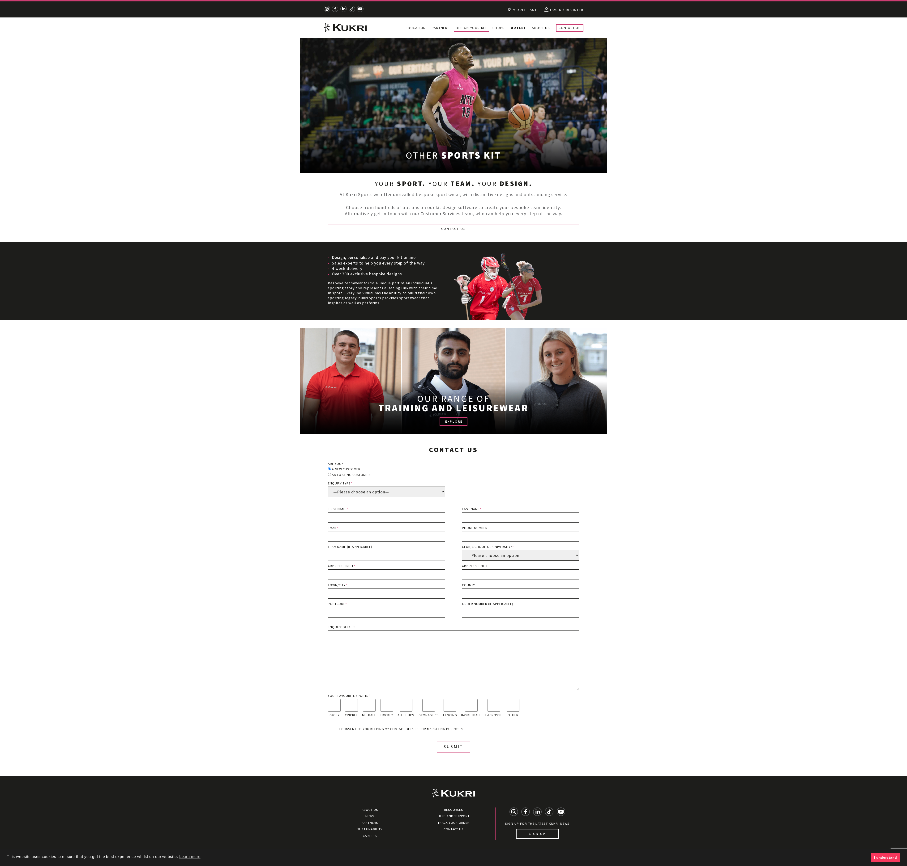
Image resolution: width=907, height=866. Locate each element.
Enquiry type (340, 483)
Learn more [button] (190, 857)
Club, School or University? (488, 547)
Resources (453, 809)
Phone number (475, 528)
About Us (541, 28)
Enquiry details (342, 627)
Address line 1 (341, 566)
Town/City (337, 585)
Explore (454, 421)
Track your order (454, 822)
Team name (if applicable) (350, 547)
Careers (370, 836)
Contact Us (570, 28)
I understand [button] (885, 857)
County (468, 585)
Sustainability (370, 829)
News (370, 816)
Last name (471, 509)
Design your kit (471, 28)
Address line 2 (475, 566)
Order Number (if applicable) (487, 604)
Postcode (337, 604)
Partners (441, 28)
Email (333, 528)
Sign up (537, 834)
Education (416, 28)
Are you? (335, 464)
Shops (498, 28)
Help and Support (454, 816)
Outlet (518, 28)
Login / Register (566, 10)
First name (338, 509)
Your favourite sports (349, 696)
